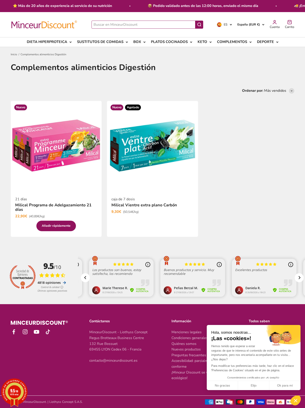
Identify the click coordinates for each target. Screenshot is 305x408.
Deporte (265, 41)
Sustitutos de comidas (100, 41)
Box (137, 41)
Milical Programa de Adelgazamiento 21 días (53, 207)
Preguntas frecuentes (188, 355)
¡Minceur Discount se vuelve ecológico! (194, 375)
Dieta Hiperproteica (47, 41)
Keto (202, 41)
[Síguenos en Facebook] (14, 332)
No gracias (222, 385)
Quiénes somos (183, 343)
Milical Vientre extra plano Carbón (144, 205)
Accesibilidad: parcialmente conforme (193, 363)
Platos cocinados (169, 41)
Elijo (254, 385)
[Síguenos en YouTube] (36, 332)
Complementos (232, 41)
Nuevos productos (186, 349)
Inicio (14, 54)
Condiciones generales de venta (197, 337)
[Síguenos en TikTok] (48, 332)
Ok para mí (285, 385)
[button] (295, 400)
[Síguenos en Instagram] (25, 332)
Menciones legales (186, 332)
